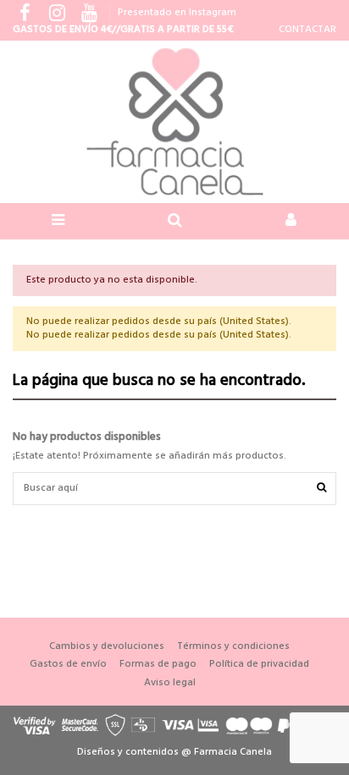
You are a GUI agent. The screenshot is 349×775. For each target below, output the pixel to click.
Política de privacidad (259, 664)
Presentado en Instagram (177, 12)
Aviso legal (170, 683)
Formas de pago (158, 664)
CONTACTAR (307, 29)
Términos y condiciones (233, 647)
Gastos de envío (68, 664)
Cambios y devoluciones (106, 647)
